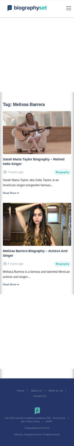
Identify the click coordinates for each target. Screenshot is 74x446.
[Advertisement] (37, 54)
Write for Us (56, 390)
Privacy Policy (33, 421)
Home (20, 390)
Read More (9, 193)
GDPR (49, 421)
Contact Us (40, 395)
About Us (36, 390)
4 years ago (16, 172)
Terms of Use (59, 418)
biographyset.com (33, 434)
